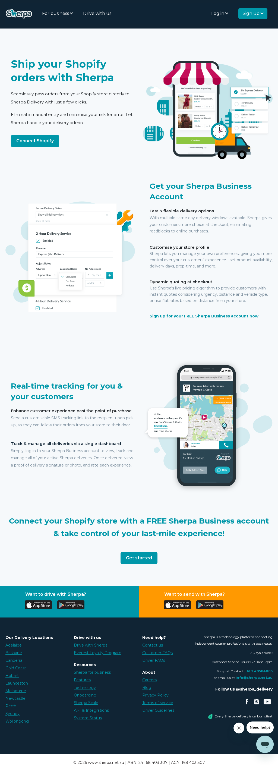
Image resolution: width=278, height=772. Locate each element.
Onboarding (85, 695)
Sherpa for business (92, 672)
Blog (146, 687)
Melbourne (15, 690)
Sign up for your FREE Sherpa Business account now (204, 316)
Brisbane (13, 652)
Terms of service (157, 702)
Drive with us (97, 13)
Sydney (12, 713)
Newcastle (15, 698)
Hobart (12, 675)
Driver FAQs (153, 660)
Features (82, 680)
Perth (10, 706)
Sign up (252, 13)
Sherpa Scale (86, 702)
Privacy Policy (155, 695)
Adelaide (13, 645)
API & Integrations (91, 710)
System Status (88, 718)
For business (56, 13)
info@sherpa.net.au (254, 678)
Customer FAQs (157, 652)
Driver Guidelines (158, 710)
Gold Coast (15, 668)
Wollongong (17, 721)
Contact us (152, 645)
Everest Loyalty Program (97, 652)
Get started (139, 557)
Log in (218, 13)
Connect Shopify (35, 140)
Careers (149, 680)
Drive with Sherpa (91, 645)
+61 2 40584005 (259, 671)
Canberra (13, 660)
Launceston (16, 683)
